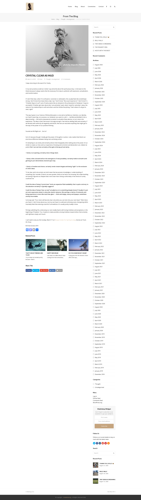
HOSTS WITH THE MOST (102, 50)
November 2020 (100, 297)
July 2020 (97, 310)
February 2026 (99, 85)
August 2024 (99, 145)
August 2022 (99, 226)
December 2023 (99, 172)
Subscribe (104, 426)
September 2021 (100, 263)
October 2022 (99, 219)
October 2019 (99, 341)
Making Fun (30, 492)
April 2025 (98, 118)
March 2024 (98, 162)
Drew (40, 79)
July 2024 (97, 149)
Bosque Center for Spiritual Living (65, 220)
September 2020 (100, 304)
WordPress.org (97, 402)
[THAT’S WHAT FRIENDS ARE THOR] (35, 245)
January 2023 (99, 209)
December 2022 (99, 213)
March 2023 (98, 203)
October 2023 (99, 179)
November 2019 (100, 337)
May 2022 (98, 236)
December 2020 (99, 293)
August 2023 (99, 186)
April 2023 (98, 199)
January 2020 (99, 330)
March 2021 (98, 283)
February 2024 (99, 166)
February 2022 (99, 246)
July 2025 (97, 108)
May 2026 (98, 75)
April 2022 (98, 240)
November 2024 (100, 135)
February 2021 (99, 287)
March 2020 (98, 324)
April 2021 (98, 280)
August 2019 (99, 347)
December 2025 (99, 92)
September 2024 (100, 142)
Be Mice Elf (111, 492)
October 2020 (99, 300)
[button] (29, 270)
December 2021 (99, 253)
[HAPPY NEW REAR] (57, 245)
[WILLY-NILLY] (95, 473)
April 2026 (98, 78)
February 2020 (99, 327)
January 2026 (99, 88)
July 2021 (97, 270)
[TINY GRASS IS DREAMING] (95, 481)
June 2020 (98, 314)
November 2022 (100, 216)
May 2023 (98, 196)
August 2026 (99, 65)
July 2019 (97, 351)
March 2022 (98, 243)
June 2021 (98, 273)
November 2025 (100, 95)
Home (53, 19)
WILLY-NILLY (99, 40)
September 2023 (100, 182)
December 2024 (99, 132)
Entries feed (96, 398)
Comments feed (98, 400)
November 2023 (100, 176)
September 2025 (100, 102)
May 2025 (98, 115)
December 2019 (99, 334)
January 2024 (99, 169)
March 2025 (98, 122)
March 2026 (98, 81)
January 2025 (99, 129)
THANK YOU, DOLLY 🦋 (102, 37)
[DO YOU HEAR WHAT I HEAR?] (78, 245)
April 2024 (98, 159)
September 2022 (100, 223)
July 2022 (97, 230)
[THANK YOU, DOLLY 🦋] (95, 465)
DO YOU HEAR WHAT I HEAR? (78, 253)
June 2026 (98, 71)
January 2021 (99, 290)
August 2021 (99, 267)
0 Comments (66, 79)
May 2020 (98, 317)
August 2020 (99, 307)
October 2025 (99, 98)
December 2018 (99, 374)
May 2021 (98, 277)
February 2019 (99, 368)
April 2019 (98, 361)
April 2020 (98, 320)
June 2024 (98, 152)
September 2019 (100, 344)
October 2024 (99, 139)
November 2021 (100, 256)
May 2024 (98, 155)
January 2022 (99, 250)
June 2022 (98, 233)
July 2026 (97, 68)
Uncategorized (55, 79)
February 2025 (99, 125)
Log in (95, 396)
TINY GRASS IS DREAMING (103, 44)
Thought (48, 79)
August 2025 (99, 105)
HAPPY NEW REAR (52, 253)
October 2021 (99, 260)
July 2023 (97, 189)
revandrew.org (67, 497)
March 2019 (98, 364)
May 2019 (98, 357)
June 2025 (98, 112)
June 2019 (98, 354)
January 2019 (99, 371)
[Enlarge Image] (57, 48)
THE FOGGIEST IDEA (101, 47)
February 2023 (99, 206)
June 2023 (98, 193)
